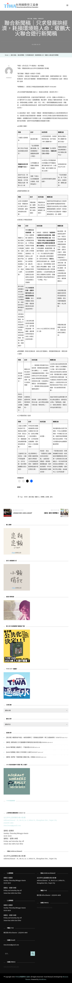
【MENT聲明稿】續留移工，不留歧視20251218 (19, 747)
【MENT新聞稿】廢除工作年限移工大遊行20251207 (21, 752)
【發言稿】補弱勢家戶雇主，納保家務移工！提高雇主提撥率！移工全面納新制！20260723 (33, 737)
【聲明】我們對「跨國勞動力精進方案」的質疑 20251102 (23, 757)
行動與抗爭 (41, 18)
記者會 (47, 497)
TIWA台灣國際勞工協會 (22, 977)
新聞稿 (35, 18)
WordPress (42, 979)
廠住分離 (30, 18)
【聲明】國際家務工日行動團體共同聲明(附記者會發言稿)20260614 (26, 742)
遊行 (51, 497)
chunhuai (9, 77)
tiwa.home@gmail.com (12, 825)
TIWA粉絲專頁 (10, 800)
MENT (26, 497)
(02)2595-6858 (8, 823)
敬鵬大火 (37, 497)
